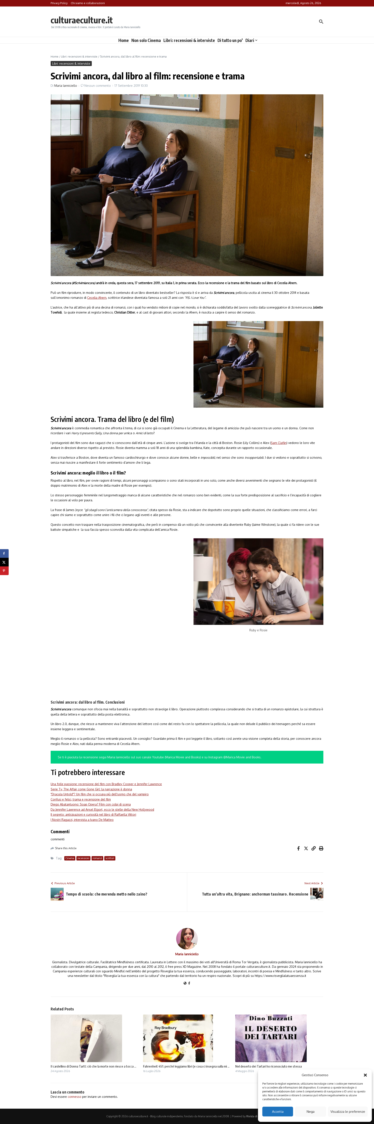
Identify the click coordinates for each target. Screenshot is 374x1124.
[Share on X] (4, 562)
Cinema (69, 858)
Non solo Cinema (146, 40)
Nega (310, 1112)
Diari (249, 40)
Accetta (278, 1112)
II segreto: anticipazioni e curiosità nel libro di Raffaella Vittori (93, 814)
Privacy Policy (59, 3)
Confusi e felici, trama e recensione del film (81, 799)
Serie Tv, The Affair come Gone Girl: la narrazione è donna (91, 789)
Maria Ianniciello (65, 85)
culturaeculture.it (82, 19)
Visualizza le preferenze (347, 1112)
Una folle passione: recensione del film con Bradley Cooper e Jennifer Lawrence (106, 784)
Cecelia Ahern (96, 297)
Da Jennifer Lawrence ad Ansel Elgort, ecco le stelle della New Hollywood (102, 809)
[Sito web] (185, 983)
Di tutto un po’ (230, 40)
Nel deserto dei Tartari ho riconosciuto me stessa (268, 1066)
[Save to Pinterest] (4, 570)
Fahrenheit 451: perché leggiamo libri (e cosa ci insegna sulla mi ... (186, 1066)
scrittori (109, 858)
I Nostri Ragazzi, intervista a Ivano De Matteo (82, 820)
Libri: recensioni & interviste (189, 40)
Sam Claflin (279, 443)
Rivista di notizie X (257, 1116)
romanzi (97, 858)
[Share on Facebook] (4, 553)
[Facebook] (189, 983)
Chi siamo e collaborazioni (88, 3)
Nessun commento (97, 85)
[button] (365, 1075)
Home (123, 40)
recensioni (83, 858)
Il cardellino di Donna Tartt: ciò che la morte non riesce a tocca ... (93, 1066)
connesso (74, 1096)
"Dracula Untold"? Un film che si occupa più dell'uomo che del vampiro (100, 794)
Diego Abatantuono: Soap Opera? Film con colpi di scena (91, 804)
